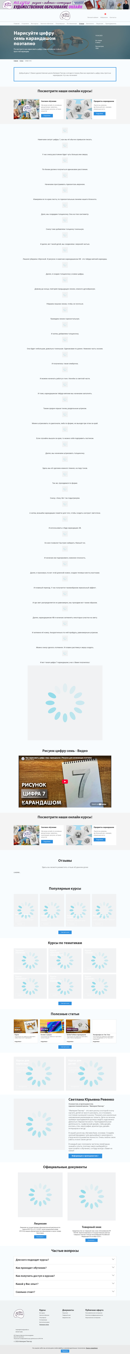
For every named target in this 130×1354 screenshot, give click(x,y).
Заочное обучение (47, 23)
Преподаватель (110, 23)
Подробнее (47, 115)
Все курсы (34, 23)
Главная (16, 23)
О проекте (25, 23)
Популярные (60, 23)
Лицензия (99, 23)
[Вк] (15, 16)
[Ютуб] (20, 16)
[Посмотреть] (65, 5)
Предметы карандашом (104, 101)
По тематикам (72, 23)
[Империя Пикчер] (65, 15)
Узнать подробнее (92, 1348)
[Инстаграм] (24, 16)
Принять (65, 1351)
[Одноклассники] (29, 16)
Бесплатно (90, 23)
